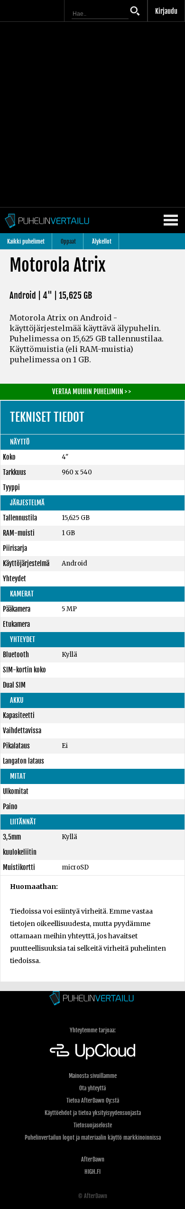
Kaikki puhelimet (26, 241)
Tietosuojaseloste (93, 1125)
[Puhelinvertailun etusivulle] (92, 999)
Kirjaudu (166, 11)
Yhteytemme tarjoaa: (93, 1030)
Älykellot (101, 241)
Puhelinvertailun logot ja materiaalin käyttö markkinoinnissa (93, 1137)
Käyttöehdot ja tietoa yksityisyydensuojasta (93, 1112)
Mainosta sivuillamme (93, 1075)
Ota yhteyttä (92, 1088)
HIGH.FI (92, 1171)
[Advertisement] (92, 114)
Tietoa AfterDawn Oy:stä (92, 1100)
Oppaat (68, 241)
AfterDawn (92, 1159)
